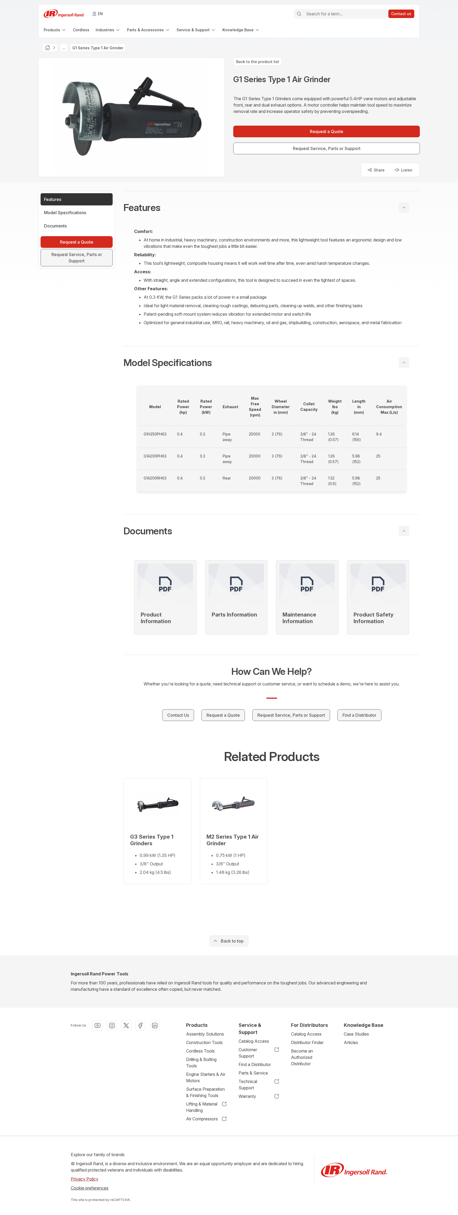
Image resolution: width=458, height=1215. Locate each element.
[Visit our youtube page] (98, 1025)
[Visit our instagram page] (112, 1025)
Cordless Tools (200, 1051)
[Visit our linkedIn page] (155, 1025)
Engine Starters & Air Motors (205, 1077)
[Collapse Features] (404, 207)
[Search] (299, 14)
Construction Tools (204, 1042)
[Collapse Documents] (404, 531)
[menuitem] (55, 30)
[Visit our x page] (126, 1025)
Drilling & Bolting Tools (201, 1062)
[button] (272, 207)
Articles (351, 1042)
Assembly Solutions (205, 1034)
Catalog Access (254, 1041)
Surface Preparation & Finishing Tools (205, 1092)
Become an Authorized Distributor (302, 1057)
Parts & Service (253, 1073)
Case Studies (356, 1034)
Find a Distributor (255, 1064)
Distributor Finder (307, 1042)
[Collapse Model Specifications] (404, 362)
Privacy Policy (84, 1179)
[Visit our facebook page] (140, 1025)
